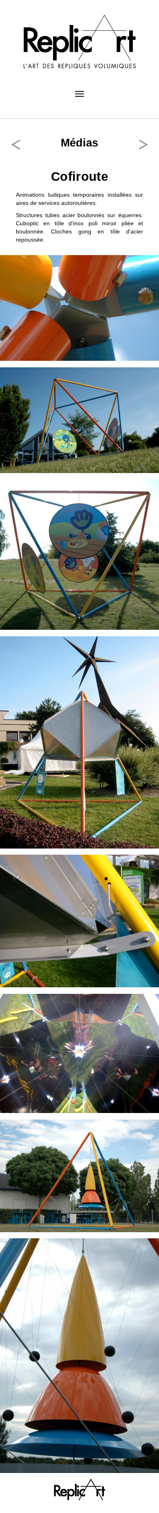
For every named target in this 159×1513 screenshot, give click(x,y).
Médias (79, 143)
